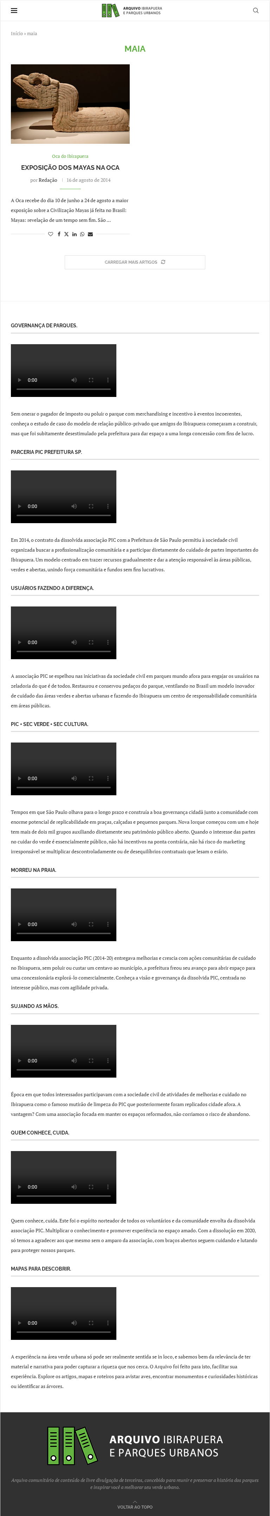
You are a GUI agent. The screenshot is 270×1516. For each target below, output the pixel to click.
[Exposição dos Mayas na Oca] (70, 103)
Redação (48, 179)
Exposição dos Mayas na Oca (70, 167)
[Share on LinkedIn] (74, 234)
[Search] (255, 10)
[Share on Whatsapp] (82, 234)
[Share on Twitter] (66, 234)
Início (17, 33)
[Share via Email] (90, 234)
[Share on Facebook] (59, 234)
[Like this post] (50, 234)
